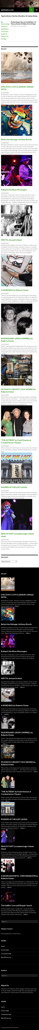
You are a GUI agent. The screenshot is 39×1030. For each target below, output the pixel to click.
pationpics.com (7, 10)
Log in (3, 946)
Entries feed (5, 950)
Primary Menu (36, 9)
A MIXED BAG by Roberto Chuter (15, 290)
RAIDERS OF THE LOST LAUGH (14, 487)
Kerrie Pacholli (22, 26)
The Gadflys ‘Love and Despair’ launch (16, 905)
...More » (17, 606)
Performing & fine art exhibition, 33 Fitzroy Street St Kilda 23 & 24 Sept (23, 23)
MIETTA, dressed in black (11, 240)
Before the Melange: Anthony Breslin (16, 139)
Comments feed (6, 953)
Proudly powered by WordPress (9, 1027)
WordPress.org (6, 957)
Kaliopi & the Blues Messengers (14, 190)
